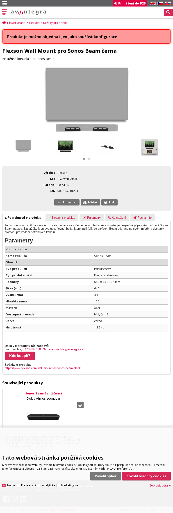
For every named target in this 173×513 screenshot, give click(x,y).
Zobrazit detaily (160, 485)
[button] (83, 158)
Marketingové (70, 485)
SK (167, 3)
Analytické (48, 485)
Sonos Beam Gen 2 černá (43, 393)
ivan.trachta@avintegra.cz (66, 349)
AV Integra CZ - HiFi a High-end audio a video (28, 12)
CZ (159, 3)
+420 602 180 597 (34, 349)
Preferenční (28, 485)
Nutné (11, 485)
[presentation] (23, 217)
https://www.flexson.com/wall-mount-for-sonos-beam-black (43, 368)
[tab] (23, 217)
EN (152, 3)
